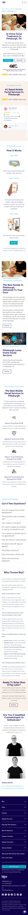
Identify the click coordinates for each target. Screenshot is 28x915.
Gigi (10, 127)
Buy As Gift (19, 60)
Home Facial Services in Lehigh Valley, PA (13, 788)
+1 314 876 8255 (7, 883)
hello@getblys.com (7, 881)
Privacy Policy (17, 872)
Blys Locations (10, 9)
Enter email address (7, 858)
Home (3, 9)
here (24, 250)
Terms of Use (7, 872)
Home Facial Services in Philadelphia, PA (12, 786)
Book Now (8, 60)
